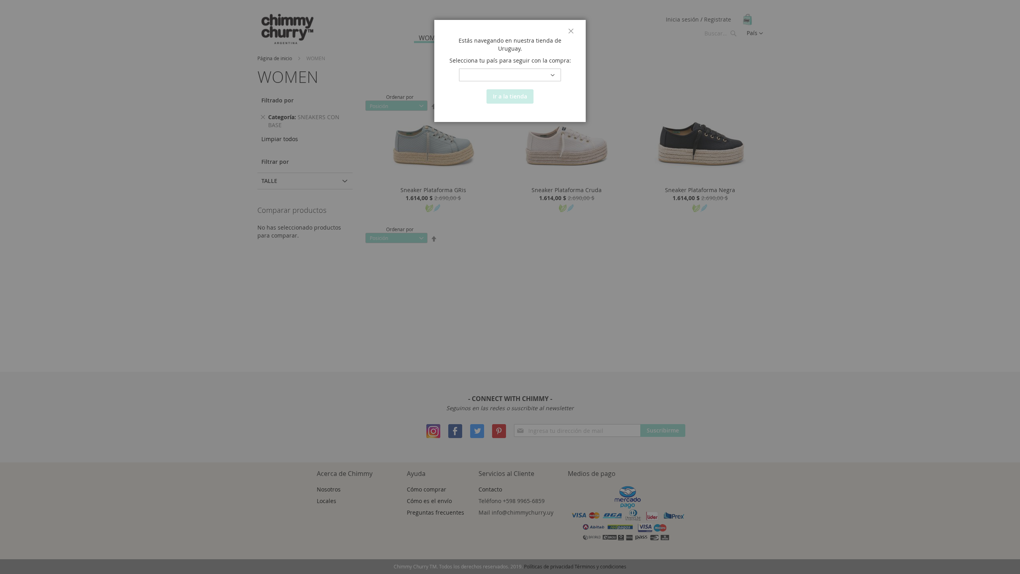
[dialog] (510, 287)
